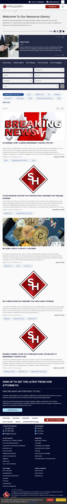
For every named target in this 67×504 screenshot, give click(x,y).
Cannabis (38, 443)
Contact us (52, 7)
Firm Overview (8, 422)
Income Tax (8, 98)
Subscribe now (12, 410)
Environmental (7, 451)
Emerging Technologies (42, 446)
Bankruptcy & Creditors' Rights (12, 440)
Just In (29, 94)
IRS (49, 94)
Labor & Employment (9, 456)
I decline (50, 500)
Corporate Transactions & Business (14, 446)
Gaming (37, 451)
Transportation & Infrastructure (45, 459)
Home (4, 11)
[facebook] (55, 31)
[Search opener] (62, 2)
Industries (25, 418)
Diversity (5, 478)
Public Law (6, 461)
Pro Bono (5, 481)
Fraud (30, 98)
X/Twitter (40, 433)
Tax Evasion (20, 98)
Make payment (54, 2)
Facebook (40, 431)
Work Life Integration (9, 486)
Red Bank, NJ (39, 476)
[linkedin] (60, 31)
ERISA (59, 98)
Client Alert (18, 62)
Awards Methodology (31, 422)
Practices (16, 418)
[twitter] (58, 31)
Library (18, 422)
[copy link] (63, 31)
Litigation (5, 459)
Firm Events (43, 62)
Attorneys (6, 418)
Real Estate (38, 456)
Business (57, 94)
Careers (35, 418)
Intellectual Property (9, 453)
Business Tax (40, 94)
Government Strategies (42, 453)
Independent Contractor (12, 94)
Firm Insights (56, 62)
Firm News (30, 62)
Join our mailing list (37, 2)
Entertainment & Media (42, 448)
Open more (6, 102)
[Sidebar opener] (62, 6)
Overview (7, 62)
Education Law (7, 448)
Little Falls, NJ (39, 473)
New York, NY (39, 471)
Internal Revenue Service (45, 98)
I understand (61, 500)
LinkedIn (39, 428)
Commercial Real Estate (10, 443)
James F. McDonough (14, 368)
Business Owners (19, 319)
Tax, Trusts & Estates (9, 464)
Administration (7, 473)
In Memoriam (7, 483)
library (10, 11)
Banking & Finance (41, 440)
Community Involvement (11, 476)
